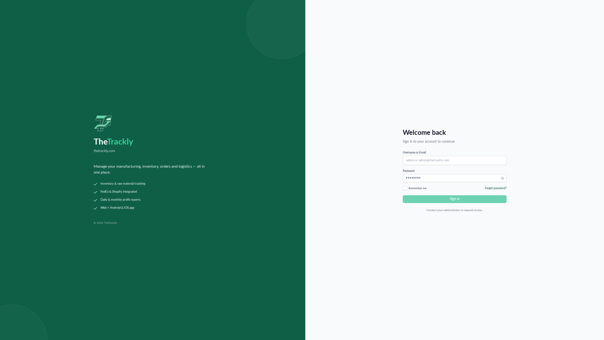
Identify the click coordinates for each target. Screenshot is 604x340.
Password (409, 171)
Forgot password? (496, 188)
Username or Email (414, 152)
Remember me (418, 188)
